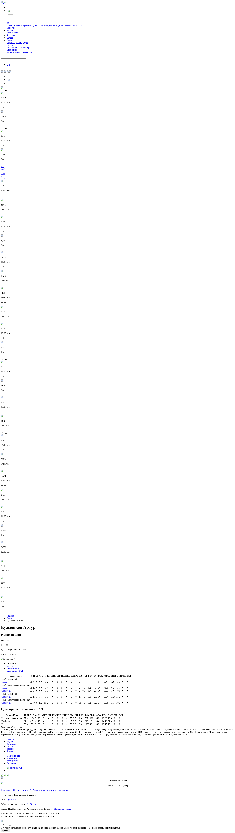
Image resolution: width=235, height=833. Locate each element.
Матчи (10, 666)
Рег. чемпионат (14, 47)
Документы (26, 25)
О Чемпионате (13, 25)
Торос (4, 682)
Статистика (12, 50)
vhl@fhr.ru (31, 804)
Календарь (11, 35)
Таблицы (11, 45)
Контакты (77, 25)
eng (8, 64)
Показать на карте (62, 809)
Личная (17, 52)
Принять (5, 830)
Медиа (10, 30)
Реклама (68, 25)
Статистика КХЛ (14, 668)
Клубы (10, 37)
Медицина (47, 25)
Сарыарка (6, 691)
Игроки (10, 40)
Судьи (25, 42)
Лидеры (10, 52)
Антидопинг (58, 25)
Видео (15, 33)
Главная (10, 616)
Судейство (37, 25)
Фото (9, 33)
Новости (11, 28)
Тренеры (18, 42)
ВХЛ (9, 23)
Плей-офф (25, 47)
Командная (27, 52)
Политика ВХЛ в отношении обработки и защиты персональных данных (35, 790)
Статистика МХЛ (15, 671)
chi (8, 67)
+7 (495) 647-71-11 (13, 799)
